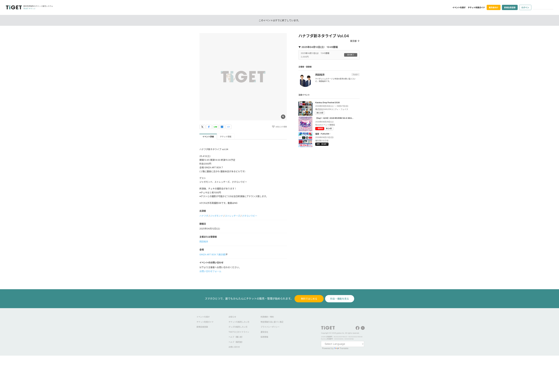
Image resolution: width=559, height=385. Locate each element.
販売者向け (493, 7)
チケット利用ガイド (476, 7)
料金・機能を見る (339, 298)
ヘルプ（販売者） (236, 342)
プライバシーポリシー (270, 327)
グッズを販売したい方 (238, 327)
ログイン (525, 7)
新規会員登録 (509, 7)
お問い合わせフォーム (210, 271)
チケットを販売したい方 (239, 322)
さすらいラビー (249, 215)
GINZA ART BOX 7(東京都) (212, 254)
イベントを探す (459, 7)
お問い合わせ (234, 347)
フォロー (355, 74)
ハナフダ (203, 215)
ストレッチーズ (232, 215)
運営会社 (264, 332)
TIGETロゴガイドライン (239, 332)
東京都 (353, 41)
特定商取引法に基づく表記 (272, 322)
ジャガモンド (216, 215)
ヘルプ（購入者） (236, 337)
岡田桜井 (203, 241)
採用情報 (264, 337)
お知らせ (232, 317)
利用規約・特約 (267, 317)
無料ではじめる (309, 298)
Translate (344, 348)
